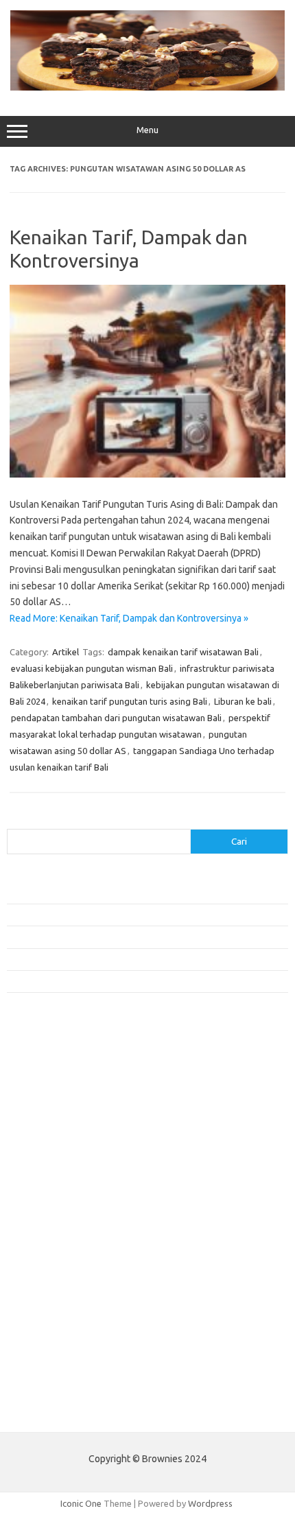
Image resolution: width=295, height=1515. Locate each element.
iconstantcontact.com (57, 1154)
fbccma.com (38, 1075)
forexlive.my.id (44, 1207)
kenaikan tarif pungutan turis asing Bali (129, 701)
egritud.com (38, 1259)
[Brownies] (147, 87)
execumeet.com (47, 1062)
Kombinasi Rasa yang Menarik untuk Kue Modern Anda (114, 914)
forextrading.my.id (52, 1233)
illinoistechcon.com (52, 1339)
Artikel (65, 652)
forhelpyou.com (46, 1273)
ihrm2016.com (43, 1325)
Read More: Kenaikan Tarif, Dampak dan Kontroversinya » (129, 618)
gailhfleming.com (49, 1286)
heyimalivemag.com (54, 1299)
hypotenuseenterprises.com (72, 1141)
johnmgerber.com (50, 1378)
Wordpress (210, 1503)
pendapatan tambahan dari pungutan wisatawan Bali (116, 718)
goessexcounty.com (55, 1101)
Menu (147, 130)
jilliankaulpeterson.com (61, 1352)
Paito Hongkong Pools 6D (59, 1410)
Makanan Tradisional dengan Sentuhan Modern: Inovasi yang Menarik (143, 981)
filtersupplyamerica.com (63, 1088)
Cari (15, 820)
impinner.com (41, 1167)
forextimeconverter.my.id (66, 1246)
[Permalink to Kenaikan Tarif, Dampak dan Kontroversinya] (147, 474)
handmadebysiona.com (61, 1114)
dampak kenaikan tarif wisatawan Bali (183, 652)
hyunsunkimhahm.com (58, 1312)
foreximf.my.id (43, 1193)
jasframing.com (45, 1180)
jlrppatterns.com (48, 1365)
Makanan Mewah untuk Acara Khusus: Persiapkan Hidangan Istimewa (142, 936)
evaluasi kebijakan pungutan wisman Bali (92, 668)
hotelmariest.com (50, 1128)
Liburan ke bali (243, 701)
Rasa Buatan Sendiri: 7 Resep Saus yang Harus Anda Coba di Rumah (140, 959)
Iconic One (81, 1503)
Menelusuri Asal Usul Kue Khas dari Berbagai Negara (109, 892)
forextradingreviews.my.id (68, 1220)
